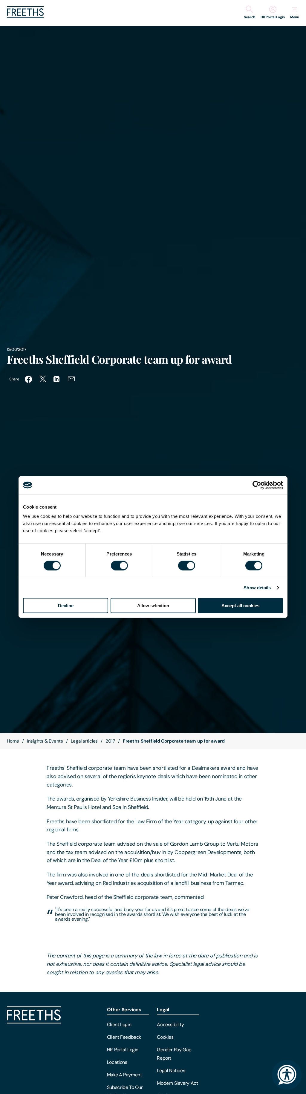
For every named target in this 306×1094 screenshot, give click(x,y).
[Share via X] (43, 379)
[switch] (119, 565)
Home (13, 741)
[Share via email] (71, 379)
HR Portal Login (122, 1049)
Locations (117, 1062)
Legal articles (84, 741)
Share (14, 379)
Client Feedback (124, 1037)
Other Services (124, 1009)
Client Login (119, 1024)
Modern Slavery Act (177, 1083)
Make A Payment (124, 1075)
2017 (110, 741)
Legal (163, 1009)
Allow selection (153, 605)
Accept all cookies (240, 605)
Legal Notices (171, 1070)
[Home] (34, 1021)
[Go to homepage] (25, 16)
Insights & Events (45, 741)
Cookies (165, 1037)
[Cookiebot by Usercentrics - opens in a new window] (257, 485)
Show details (257, 587)
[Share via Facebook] (28, 379)
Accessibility (170, 1024)
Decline (66, 605)
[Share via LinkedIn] (57, 379)
